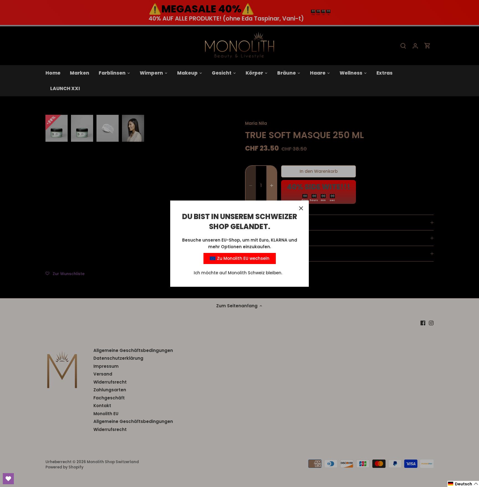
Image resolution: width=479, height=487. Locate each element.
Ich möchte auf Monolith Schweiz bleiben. (238, 273)
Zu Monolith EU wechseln (242, 258)
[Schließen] (301, 208)
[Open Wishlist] (8, 478)
